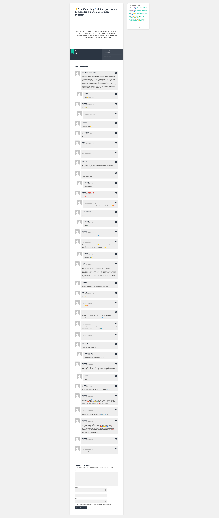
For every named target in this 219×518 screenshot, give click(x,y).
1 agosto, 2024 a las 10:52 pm (88, 264)
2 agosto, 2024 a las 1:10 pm (90, 94)
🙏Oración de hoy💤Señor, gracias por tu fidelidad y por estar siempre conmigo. (96, 12)
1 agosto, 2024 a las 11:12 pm (88, 232)
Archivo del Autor (76, 53)
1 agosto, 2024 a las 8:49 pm (90, 377)
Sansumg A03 (132, 19)
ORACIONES (107, 52)
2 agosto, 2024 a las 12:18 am (88, 153)
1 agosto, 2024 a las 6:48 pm (87, 439)
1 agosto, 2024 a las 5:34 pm (87, 449)
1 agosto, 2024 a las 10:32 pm (90, 354)
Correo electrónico (78, 493)
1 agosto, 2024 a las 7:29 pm (87, 421)
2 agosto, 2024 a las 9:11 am (90, 183)
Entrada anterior (108, 56)
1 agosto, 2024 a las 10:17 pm (88, 324)
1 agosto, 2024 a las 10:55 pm (88, 242)
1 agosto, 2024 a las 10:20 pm (88, 313)
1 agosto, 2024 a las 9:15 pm (87, 345)
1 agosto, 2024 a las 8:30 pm (87, 364)
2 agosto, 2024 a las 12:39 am (88, 124)
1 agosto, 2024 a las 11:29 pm (90, 222)
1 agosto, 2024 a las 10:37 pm (88, 283)
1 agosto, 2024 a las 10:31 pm (88, 303)
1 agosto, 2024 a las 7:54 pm (87, 396)
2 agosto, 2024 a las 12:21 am (88, 143)
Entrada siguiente (108, 58)
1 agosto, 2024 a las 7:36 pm (87, 410)
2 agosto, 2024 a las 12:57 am (88, 104)
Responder (116, 73)
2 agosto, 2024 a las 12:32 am (90, 203)
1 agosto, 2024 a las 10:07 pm (88, 335)
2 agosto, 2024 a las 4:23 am (87, 74)
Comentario (77, 470)
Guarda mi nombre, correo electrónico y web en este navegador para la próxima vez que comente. (94, 504)
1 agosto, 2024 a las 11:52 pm (88, 174)
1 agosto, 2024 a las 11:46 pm (88, 193)
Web (76, 498)
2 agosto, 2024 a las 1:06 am (90, 114)
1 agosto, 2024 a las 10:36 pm (88, 293)
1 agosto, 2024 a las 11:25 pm (88, 213)
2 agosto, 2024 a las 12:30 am (88, 133)
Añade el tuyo (114, 67)
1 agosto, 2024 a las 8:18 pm (87, 386)
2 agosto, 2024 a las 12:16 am (88, 163)
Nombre (76, 487)
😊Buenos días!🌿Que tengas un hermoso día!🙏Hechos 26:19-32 (137, 17)
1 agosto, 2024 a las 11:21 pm (90, 254)
